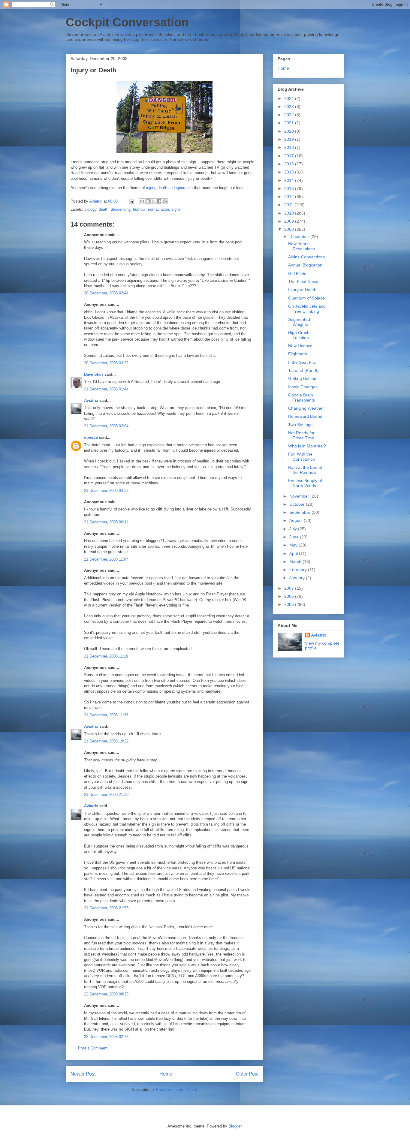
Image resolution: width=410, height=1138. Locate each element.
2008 (289, 229)
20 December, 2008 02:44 (106, 293)
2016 (289, 163)
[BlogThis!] (148, 201)
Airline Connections (306, 256)
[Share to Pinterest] (165, 201)
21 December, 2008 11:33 (106, 715)
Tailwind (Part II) (303, 370)
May (294, 545)
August (296, 520)
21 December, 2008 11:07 (106, 559)
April (294, 553)
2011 (289, 204)
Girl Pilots (297, 273)
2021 (289, 122)
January (297, 577)
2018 (289, 147)
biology (90, 209)
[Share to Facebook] (159, 201)
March (296, 561)
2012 (289, 196)
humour (139, 209)
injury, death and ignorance (169, 187)
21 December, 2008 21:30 (106, 794)
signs (176, 209)
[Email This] (142, 201)
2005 (289, 604)
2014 (289, 180)
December (299, 236)
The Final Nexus (303, 281)
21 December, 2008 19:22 (106, 741)
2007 (289, 588)
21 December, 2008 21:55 (106, 908)
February (298, 569)
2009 (289, 221)
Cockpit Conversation (127, 22)
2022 (289, 114)
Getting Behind (302, 378)
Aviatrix (91, 400)
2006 (289, 596)
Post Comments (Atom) (176, 1089)
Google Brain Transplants (301, 397)
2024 (289, 98)
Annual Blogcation (305, 265)
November (299, 496)
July (293, 528)
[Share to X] (153, 201)
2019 (289, 139)
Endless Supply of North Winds (305, 483)
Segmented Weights (299, 322)
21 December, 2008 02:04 (106, 426)
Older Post (247, 1073)
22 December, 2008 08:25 (106, 994)
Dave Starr (93, 374)
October (297, 504)
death (103, 209)
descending (121, 209)
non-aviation (158, 209)
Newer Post (83, 1073)
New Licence (300, 345)
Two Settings (300, 424)
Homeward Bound (305, 416)
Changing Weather (306, 408)
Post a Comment (92, 1048)
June (294, 536)
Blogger (234, 1126)
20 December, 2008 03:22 (106, 363)
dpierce (91, 437)
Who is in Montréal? (307, 446)
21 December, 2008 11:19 (106, 656)
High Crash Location (298, 335)
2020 (289, 131)
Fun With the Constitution (301, 457)
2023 (289, 106)
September (300, 512)
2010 (289, 213)
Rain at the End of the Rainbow (305, 470)
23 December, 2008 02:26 (106, 1036)
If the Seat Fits (302, 362)
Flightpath (297, 353)
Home (165, 1073)
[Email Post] (131, 201)
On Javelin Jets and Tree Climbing (307, 309)
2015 (289, 172)
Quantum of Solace (306, 298)
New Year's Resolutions (301, 246)
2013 (289, 188)
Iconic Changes (303, 386)
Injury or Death (302, 289)
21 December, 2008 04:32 (106, 490)
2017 (289, 155)
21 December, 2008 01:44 (106, 389)
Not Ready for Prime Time (301, 435)
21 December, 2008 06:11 (106, 522)
